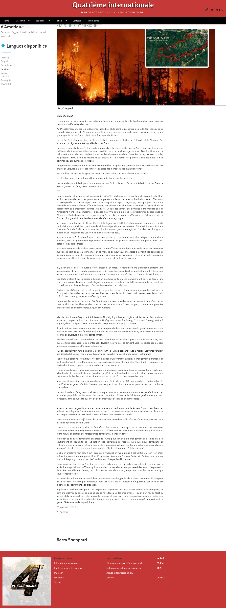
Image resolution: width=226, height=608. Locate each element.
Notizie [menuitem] (57, 21)
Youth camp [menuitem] (93, 20)
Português (6, 80)
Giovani (110, 577)
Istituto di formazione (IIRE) (120, 572)
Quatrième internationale (113, 5)
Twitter (57, 582)
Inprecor (58, 572)
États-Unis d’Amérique (77, 26)
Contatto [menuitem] (77, 20)
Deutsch (5, 76)
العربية (4, 72)
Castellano (6, 65)
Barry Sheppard (65, 108)
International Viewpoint (66, 563)
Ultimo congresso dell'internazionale (124, 563)
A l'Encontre (63, 512)
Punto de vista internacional (68, 568)
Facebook (59, 577)
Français (5, 57)
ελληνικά (6, 83)
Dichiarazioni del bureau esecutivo (123, 568)
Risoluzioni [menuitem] (38, 21)
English (4, 61)
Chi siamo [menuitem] (19, 21)
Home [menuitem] (6, 20)
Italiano (5, 68)
